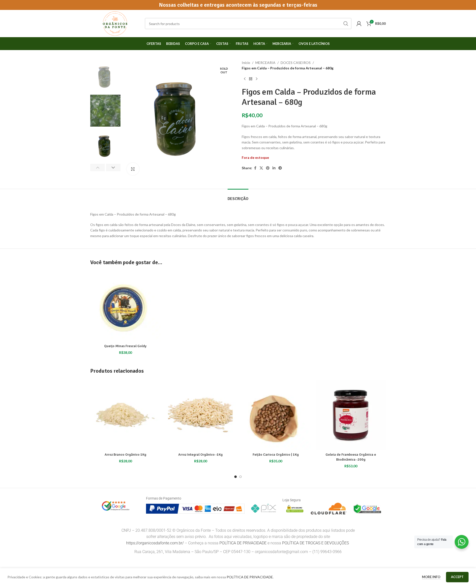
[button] (97, 167)
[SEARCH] (346, 23)
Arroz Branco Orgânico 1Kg (125, 454)
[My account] (359, 23)
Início (246, 62)
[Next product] (257, 79)
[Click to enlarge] (133, 169)
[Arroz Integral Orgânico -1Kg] (200, 415)
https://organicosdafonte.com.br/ (155, 543)
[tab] (238, 196)
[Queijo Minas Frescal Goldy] (125, 306)
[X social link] (261, 168)
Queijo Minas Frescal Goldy (125, 346)
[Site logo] (115, 23)
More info (431, 577)
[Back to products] (251, 79)
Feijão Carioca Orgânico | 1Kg (276, 454)
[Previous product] (245, 79)
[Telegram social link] (280, 168)
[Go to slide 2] (240, 476)
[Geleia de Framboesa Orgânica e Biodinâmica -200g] (351, 415)
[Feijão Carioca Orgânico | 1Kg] (275, 415)
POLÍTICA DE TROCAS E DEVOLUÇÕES (316, 543)
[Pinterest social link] (268, 168)
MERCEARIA (265, 62)
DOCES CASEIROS (296, 62)
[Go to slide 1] (235, 476)
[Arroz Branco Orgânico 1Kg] (125, 415)
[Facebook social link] (255, 168)
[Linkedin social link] (274, 168)
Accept (457, 577)
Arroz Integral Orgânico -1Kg (200, 454)
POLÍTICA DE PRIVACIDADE (243, 543)
